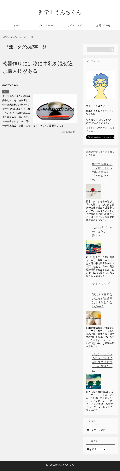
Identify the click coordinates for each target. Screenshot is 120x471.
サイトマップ (74, 25)
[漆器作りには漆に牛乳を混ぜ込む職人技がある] (55, 121)
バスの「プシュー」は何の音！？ (102, 231)
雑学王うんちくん (60, 12)
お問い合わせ (103, 25)
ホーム (16, 25)
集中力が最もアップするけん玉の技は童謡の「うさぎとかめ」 (102, 171)
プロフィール (46, 25)
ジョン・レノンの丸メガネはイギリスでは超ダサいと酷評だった (102, 362)
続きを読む (69, 132)
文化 (5, 92)
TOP (15, 37)
